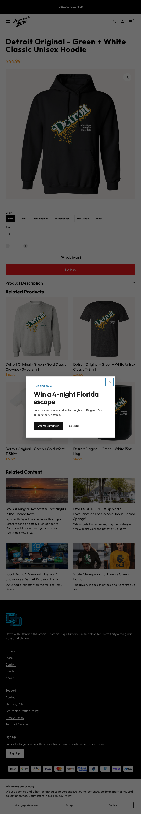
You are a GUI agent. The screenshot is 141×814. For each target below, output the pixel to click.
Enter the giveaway (48, 425)
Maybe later (72, 425)
